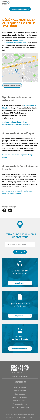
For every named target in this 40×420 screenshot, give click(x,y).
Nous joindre (20, 417)
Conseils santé (20, 394)
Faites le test (19, 283)
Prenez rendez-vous (19, 9)
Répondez (19, 316)
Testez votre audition (20, 397)
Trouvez (19, 252)
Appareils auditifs (20, 391)
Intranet (11, 417)
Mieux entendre (20, 387)
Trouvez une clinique (20, 401)
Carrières (30, 417)
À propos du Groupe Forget (18, 133)
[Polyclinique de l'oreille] (20, 382)
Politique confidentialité (20, 407)
